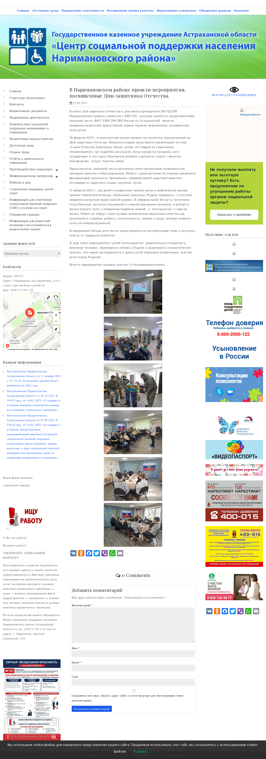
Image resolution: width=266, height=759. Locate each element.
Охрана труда (19, 152)
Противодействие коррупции (31, 169)
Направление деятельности (83, 10)
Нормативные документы (176, 10)
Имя (76, 648)
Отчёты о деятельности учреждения (27, 160)
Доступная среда (45, 10)
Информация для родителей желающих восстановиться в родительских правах (31, 225)
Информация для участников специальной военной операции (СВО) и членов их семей (33, 203)
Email (77, 662)
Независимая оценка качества (130, 10)
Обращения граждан (215, 10)
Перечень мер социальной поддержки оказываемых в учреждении (29, 128)
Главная (23, 10)
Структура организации (27, 98)
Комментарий (82, 605)
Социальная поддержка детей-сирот (32, 191)
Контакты (241, 10)
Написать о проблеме (234, 214)
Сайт (75, 677)
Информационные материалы (31, 176)
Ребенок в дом (20, 182)
